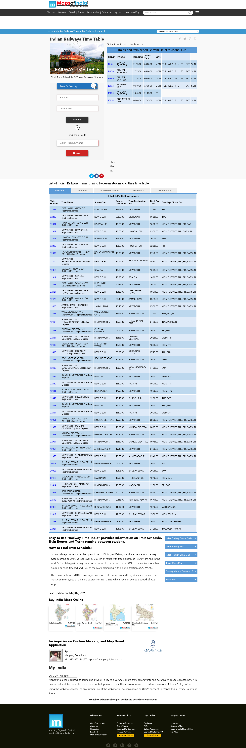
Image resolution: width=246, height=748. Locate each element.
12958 (53, 456)
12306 (53, 246)
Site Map (174, 732)
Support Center (178, 716)
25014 (111, 100)
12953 (53, 434)
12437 (53, 359)
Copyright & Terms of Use (154, 732)
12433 (53, 330)
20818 (53, 471)
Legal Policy (149, 716)
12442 (53, 398)
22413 (53, 478)
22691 (53, 492)
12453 (53, 405)
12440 (53, 383)
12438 (53, 368)
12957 (53, 449)
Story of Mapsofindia (98, 735)
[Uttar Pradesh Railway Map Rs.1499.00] (145, 621)
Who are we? (96, 716)
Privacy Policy (152, 735)
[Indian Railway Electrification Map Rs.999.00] (118, 621)
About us (94, 726)
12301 (53, 224)
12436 (53, 352)
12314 (53, 277)
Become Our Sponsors (126, 729)
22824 (53, 529)
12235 (53, 209)
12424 (53, 292)
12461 (111, 64)
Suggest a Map (177, 726)
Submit (77, 119)
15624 (111, 93)
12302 (53, 231)
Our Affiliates (122, 726)
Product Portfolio (124, 732)
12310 (53, 261)
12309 (53, 253)
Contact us (94, 729)
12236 (53, 217)
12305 (53, 238)
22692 (53, 500)
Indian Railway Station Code (179, 538)
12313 (53, 270)
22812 (53, 514)
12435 (53, 345)
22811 (53, 507)
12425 (53, 299)
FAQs (146, 726)
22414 (53, 485)
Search (77, 153)
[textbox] (78, 98)
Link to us (174, 723)
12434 (53, 338)
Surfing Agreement (151, 729)
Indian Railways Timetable (70, 31)
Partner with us (124, 716)
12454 (53, 412)
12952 (53, 427)
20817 (53, 463)
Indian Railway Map (175, 546)
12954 (53, 441)
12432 (53, 322)
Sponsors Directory (125, 723)
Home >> (52, 31)
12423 (53, 284)
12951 (53, 420)
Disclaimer (148, 723)
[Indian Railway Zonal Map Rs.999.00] (90, 621)
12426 (53, 306)
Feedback (94, 732)
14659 (111, 71)
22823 (53, 521)
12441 (53, 391)
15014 (111, 86)
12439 (53, 376)
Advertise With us (126, 735)
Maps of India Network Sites (182, 729)
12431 (53, 313)
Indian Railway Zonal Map (178, 555)
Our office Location (98, 723)
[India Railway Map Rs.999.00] (62, 621)
